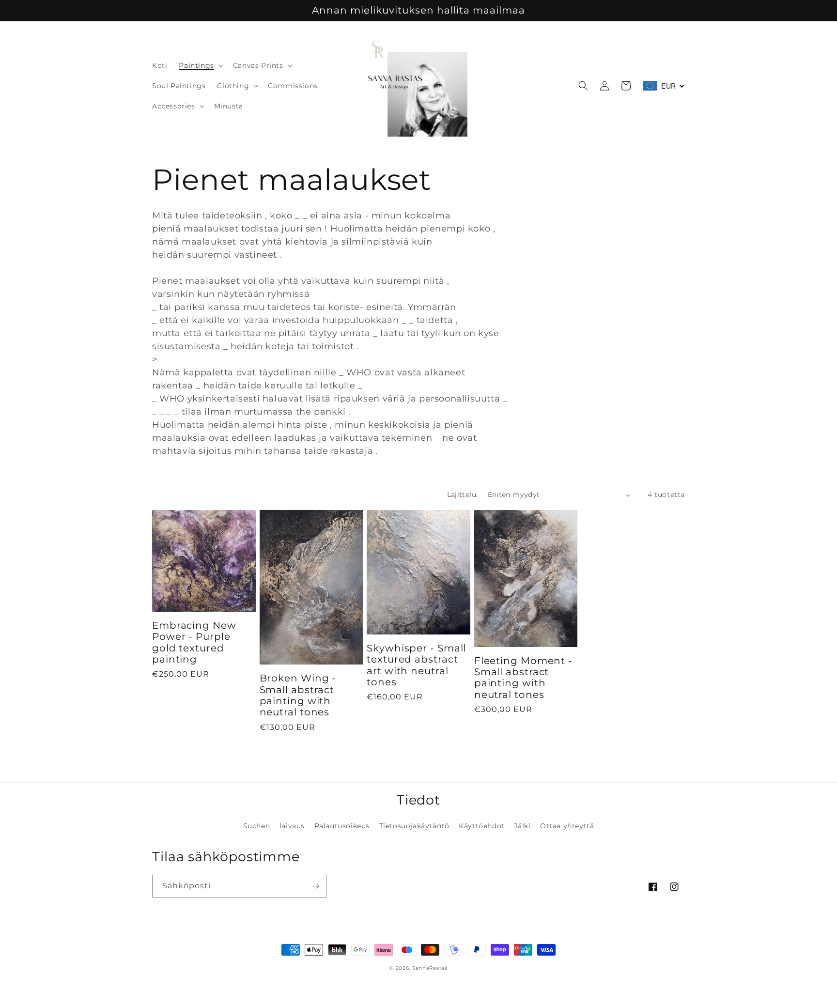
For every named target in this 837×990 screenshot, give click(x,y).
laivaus (292, 825)
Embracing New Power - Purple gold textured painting (194, 642)
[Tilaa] (315, 886)
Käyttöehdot (482, 825)
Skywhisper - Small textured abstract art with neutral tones (416, 665)
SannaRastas (430, 968)
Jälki (522, 825)
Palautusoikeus (342, 825)
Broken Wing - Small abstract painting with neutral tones (298, 695)
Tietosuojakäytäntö (414, 825)
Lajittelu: (462, 494)
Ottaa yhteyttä (567, 825)
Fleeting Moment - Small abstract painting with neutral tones (523, 677)
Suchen (256, 825)
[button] (200, 65)
